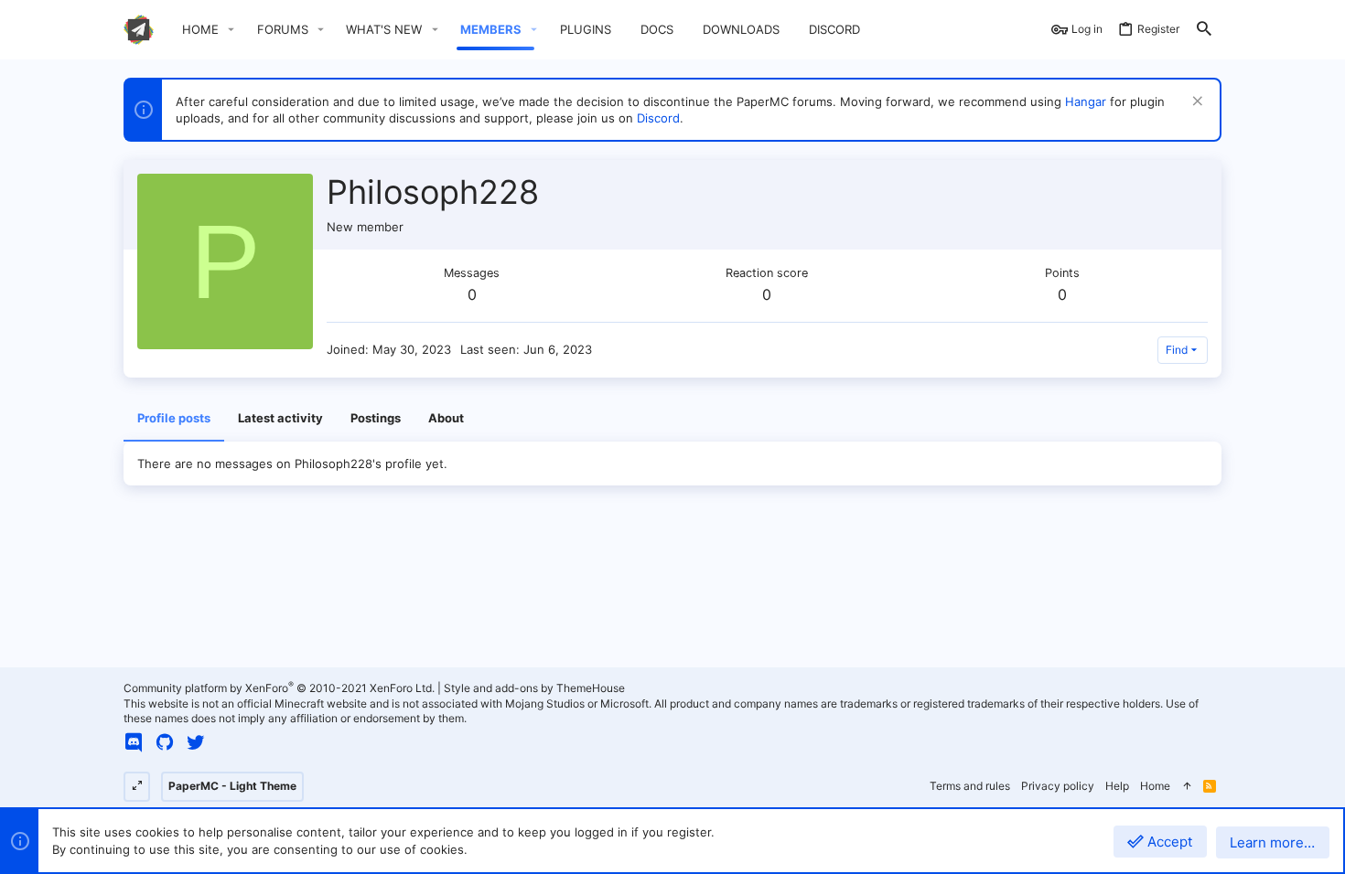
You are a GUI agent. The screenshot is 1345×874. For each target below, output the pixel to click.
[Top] (1187, 786)
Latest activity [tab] (280, 417)
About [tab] (446, 417)
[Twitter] (196, 742)
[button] (231, 29)
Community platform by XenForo (279, 688)
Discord (658, 118)
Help (1117, 786)
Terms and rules (970, 786)
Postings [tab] (375, 417)
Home (1155, 786)
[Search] (1204, 30)
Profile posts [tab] (173, 417)
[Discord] (134, 742)
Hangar (1085, 101)
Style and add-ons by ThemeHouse (534, 688)
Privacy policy (1057, 786)
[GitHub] (165, 742)
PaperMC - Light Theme (232, 786)
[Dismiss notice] (1195, 102)
